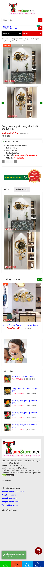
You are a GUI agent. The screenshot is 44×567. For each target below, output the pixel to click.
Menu (25, 33)
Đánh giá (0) (21, 189)
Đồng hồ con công (9, 495)
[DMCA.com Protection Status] (8, 475)
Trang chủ (5, 39)
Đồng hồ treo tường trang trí (21, 39)
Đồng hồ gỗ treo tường (11, 502)
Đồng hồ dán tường (9, 498)
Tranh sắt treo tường (10, 505)
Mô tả (7, 189)
